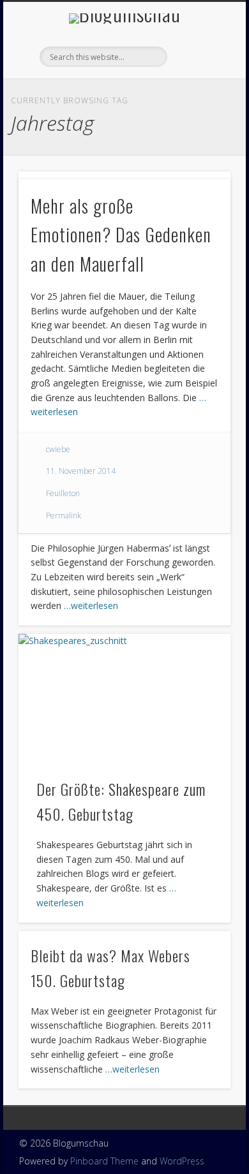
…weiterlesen (91, 605)
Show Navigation (199, 114)
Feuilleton (63, 493)
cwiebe (58, 449)
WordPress (182, 1161)
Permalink (63, 515)
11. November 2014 (81, 471)
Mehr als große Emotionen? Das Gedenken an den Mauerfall (121, 235)
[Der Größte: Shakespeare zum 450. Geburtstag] (124, 699)
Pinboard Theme (104, 1161)
